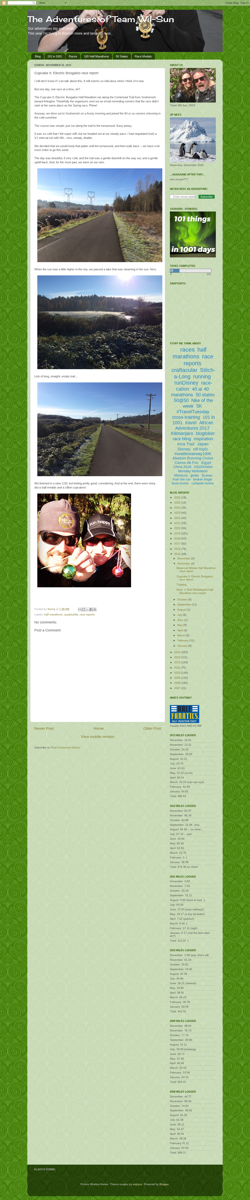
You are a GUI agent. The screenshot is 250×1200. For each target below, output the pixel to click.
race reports (87, 614)
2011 (177, 667)
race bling (182, 438)
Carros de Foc (187, 463)
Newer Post (44, 728)
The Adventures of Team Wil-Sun (100, 19)
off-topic (200, 449)
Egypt (206, 463)
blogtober (205, 433)
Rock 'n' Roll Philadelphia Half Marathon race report (195, 591)
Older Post (152, 728)
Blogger (164, 1184)
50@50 (181, 400)
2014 (177, 652)
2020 (177, 528)
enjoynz (137, 1184)
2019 (177, 533)
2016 (177, 548)
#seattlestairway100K (192, 454)
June (180, 620)
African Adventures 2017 (194, 425)
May (180, 625)
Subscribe (206, 196)
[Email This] (80, 609)
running (202, 376)
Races (73, 56)
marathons (182, 394)
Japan (203, 444)
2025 (177, 502)
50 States (122, 56)
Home (99, 728)
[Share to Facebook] (91, 609)
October (182, 599)
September (184, 604)
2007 (177, 688)
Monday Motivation (193, 471)
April (180, 630)
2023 (177, 512)
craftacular (184, 370)
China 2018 (182, 467)
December (184, 558)
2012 (177, 662)
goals (194, 475)
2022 (177, 518)
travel (190, 422)
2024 (177, 507)
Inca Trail (185, 444)
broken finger (202, 479)
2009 (177, 677)
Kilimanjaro (182, 433)
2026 (177, 497)
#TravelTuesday (193, 411)
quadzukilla (71, 614)
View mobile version (97, 737)
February (183, 640)
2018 (177, 538)
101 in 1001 (54, 56)
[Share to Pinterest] (95, 609)
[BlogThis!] (84, 609)
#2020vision (203, 467)
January (182, 645)
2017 (177, 543)
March (181, 635)
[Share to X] (87, 609)
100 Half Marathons (96, 56)
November (184, 563)
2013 (177, 657)
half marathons (53, 614)
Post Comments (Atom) (65, 747)
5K (199, 406)
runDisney (186, 383)
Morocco (181, 475)
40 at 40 (200, 389)
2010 (177, 672)
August (182, 609)
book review (180, 483)
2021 (177, 523)
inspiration (203, 438)
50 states (205, 394)
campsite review (202, 483)
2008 (177, 682)
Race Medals (143, 56)
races (187, 349)
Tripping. (182, 584)
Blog (38, 56)
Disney (184, 449)
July (180, 614)
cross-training (186, 417)
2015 (177, 554)
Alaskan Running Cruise (192, 458)
